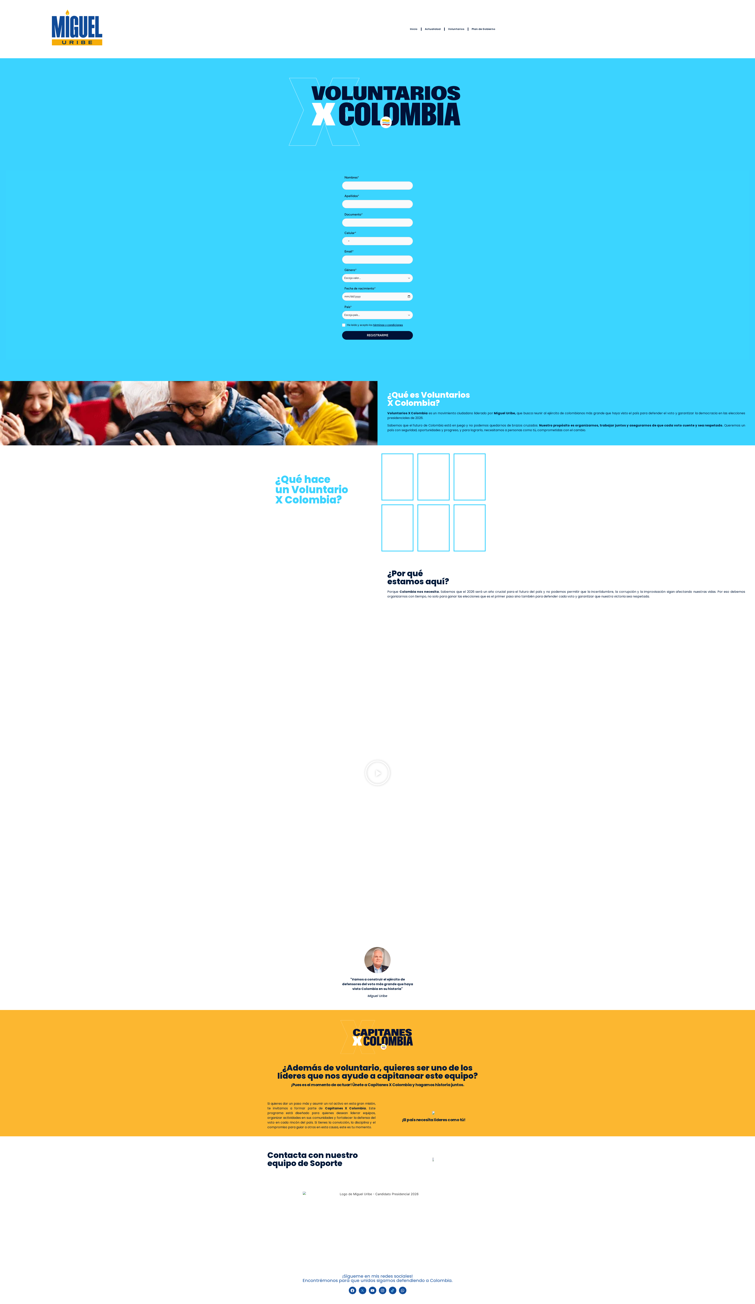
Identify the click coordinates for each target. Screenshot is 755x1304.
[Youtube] (372, 1290)
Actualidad (433, 29)
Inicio (413, 29)
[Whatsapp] (402, 1290)
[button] (377, 773)
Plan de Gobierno (483, 29)
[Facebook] (352, 1290)
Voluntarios (456, 29)
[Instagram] (382, 1290)
